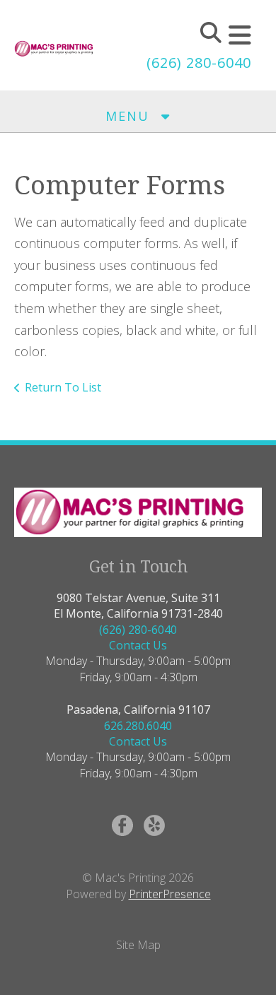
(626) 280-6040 (198, 62)
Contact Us (138, 645)
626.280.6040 (138, 726)
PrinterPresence (170, 894)
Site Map (138, 945)
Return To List (63, 387)
